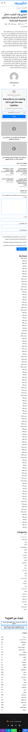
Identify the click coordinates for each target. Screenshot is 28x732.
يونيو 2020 (24, 432)
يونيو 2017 (24, 486)
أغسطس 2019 (24, 457)
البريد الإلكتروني (23, 223)
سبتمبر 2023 (24, 333)
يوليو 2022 (24, 369)
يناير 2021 (25, 413)
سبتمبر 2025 (24, 287)
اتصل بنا (11, 721)
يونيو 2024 (24, 315)
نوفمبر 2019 (24, 450)
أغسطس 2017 (24, 481)
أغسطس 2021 (24, 395)
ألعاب (25, 542)
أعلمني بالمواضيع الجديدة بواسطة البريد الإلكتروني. (14, 245)
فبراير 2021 (24, 411)
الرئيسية (24, 8)
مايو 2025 (25, 297)
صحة (26, 586)
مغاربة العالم (24, 607)
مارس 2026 (24, 271)
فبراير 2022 (24, 382)
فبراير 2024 (24, 325)
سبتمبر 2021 (24, 393)
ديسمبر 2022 (24, 357)
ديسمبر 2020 (24, 416)
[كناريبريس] (20, 3)
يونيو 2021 (24, 401)
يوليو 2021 (24, 398)
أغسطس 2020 (24, 426)
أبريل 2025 (24, 300)
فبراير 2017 (24, 496)
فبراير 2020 (24, 442)
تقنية (25, 552)
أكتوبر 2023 (24, 331)
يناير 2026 (24, 276)
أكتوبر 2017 (24, 476)
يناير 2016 (25, 527)
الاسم (25, 217)
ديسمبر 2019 (24, 447)
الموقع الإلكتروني (23, 230)
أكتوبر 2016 (24, 507)
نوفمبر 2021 (24, 390)
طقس (25, 591)
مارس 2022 (24, 380)
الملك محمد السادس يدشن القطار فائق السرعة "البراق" (14, 623)
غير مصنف (18, 8)
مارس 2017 (24, 494)
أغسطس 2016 (24, 512)
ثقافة (25, 560)
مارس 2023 (24, 349)
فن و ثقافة (24, 599)
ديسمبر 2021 (24, 388)
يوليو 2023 (24, 338)
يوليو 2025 (24, 292)
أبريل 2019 (25, 468)
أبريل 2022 (24, 377)
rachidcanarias (22, 24)
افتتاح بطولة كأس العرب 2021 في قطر (7, 179)
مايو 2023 (25, 344)
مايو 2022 (25, 375)
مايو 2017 (25, 489)
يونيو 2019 (24, 463)
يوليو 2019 (24, 460)
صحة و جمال (24, 589)
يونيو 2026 (24, 263)
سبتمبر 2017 (24, 478)
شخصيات (25, 583)
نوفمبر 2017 (24, 473)
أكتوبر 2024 (24, 305)
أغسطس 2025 (24, 289)
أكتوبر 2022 (24, 362)
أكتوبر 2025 (24, 284)
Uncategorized (24, 537)
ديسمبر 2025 (24, 279)
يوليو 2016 (24, 514)
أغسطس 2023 (24, 336)
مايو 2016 (25, 520)
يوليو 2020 (24, 429)
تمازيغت (25, 558)
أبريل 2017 (25, 491)
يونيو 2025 (24, 294)
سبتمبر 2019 (24, 455)
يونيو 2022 (24, 372)
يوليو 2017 (24, 483)
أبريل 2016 (25, 522)
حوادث (25, 568)
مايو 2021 (25, 403)
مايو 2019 (25, 465)
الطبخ (25, 550)
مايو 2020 (25, 434)
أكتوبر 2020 (24, 421)
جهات (25, 565)
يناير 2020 (24, 445)
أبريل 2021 (25, 406)
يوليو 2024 (24, 313)
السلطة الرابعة (24, 547)
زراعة (26, 576)
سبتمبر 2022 (24, 364)
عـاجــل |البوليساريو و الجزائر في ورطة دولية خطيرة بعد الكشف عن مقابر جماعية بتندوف (14, 627)
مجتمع (25, 604)
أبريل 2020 (24, 437)
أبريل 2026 (24, 269)
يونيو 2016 (24, 517)
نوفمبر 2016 (24, 504)
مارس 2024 (24, 323)
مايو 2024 (25, 318)
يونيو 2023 (24, 341)
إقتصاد (25, 545)
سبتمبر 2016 (24, 509)
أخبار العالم (24, 539)
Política (25, 534)
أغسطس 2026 (24, 258)
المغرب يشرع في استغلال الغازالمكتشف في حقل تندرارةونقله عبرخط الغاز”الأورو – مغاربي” (21, 182)
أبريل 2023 (24, 346)
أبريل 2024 (24, 320)
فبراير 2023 (24, 351)
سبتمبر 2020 (24, 424)
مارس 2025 (24, 302)
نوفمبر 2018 (24, 470)
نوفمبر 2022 (24, 359)
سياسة (25, 581)
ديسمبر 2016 (24, 501)
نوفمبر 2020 (24, 419)
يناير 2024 (24, 328)
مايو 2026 (25, 266)
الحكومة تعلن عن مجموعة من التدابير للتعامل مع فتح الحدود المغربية (21, 171)
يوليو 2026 (24, 261)
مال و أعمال (24, 602)
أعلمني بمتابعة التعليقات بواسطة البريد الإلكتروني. (14, 242)
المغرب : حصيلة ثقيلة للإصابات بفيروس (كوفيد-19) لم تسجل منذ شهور (7, 171)
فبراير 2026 (24, 274)
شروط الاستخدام (17, 721)
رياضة (25, 573)
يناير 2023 (24, 354)
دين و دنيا (25, 571)
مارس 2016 (24, 525)
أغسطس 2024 (24, 310)
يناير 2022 (24, 385)
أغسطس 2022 (24, 367)
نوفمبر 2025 (24, 281)
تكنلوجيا (25, 555)
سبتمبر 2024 (24, 307)
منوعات (25, 609)
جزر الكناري (24, 563)
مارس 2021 (24, 408)
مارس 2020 (24, 439)
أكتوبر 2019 (24, 452)
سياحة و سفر (24, 578)
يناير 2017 (25, 499)
